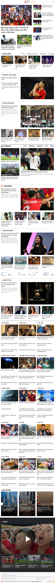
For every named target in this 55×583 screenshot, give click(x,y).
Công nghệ (6, 388)
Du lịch (22, 456)
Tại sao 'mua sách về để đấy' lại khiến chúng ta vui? (34, 66)
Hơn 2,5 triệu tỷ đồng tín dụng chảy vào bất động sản (7, 267)
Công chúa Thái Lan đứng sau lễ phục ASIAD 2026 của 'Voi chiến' (20, 317)
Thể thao (5, 422)
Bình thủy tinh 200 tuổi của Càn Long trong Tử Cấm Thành (8, 284)
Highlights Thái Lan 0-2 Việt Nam (9, 161)
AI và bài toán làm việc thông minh (27, 349)
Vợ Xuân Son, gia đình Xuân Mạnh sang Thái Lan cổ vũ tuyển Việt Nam (27, 417)
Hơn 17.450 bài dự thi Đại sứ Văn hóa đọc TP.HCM (20, 140)
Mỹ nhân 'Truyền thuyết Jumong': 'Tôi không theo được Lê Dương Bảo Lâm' (48, 14)
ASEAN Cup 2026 (9, 75)
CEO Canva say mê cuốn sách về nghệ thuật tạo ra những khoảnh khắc (9, 235)
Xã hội (22, 422)
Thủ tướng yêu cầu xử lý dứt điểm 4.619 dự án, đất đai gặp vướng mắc (27, 438)
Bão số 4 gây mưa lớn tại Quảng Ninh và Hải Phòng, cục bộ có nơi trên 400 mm (8, 47)
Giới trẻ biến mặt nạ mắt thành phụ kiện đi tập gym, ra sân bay (7, 317)
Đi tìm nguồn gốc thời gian (7, 370)
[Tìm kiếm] (53, 2)
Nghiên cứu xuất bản (27, 355)
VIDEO (5, 522)
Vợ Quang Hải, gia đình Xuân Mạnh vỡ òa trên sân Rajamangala (8, 190)
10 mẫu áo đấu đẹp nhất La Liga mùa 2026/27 (47, 317)
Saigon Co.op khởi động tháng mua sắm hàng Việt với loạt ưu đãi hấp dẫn (45, 473)
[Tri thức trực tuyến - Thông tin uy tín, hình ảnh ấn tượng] (30, 2)
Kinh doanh (8, 231)
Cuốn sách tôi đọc (8, 355)
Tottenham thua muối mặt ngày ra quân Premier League (20, 223)
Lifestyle (7, 280)
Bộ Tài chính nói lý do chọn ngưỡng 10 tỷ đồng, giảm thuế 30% (33, 267)
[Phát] (27, 539)
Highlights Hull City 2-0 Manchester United (34, 172)
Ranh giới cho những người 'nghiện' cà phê (20, 66)
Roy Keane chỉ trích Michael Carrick (9, 443)
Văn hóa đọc (8, 103)
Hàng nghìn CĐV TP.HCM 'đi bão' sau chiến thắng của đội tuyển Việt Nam (14, 30)
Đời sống (23, 388)
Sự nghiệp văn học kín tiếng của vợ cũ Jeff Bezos (33, 317)
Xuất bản (6, 54)
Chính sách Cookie (35, 581)
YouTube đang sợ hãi (6, 409)
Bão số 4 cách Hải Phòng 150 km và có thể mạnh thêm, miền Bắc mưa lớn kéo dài (27, 451)
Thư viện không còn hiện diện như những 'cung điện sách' (7, 140)
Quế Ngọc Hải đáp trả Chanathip (26, 402)
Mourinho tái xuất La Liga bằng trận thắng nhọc (33, 223)
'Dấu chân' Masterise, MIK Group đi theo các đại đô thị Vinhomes (20, 267)
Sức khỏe (5, 456)
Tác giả (40, 323)
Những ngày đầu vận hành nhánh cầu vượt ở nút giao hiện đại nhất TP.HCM (10, 179)
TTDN (39, 456)
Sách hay (23, 323)
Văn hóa (41, 388)
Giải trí (40, 422)
